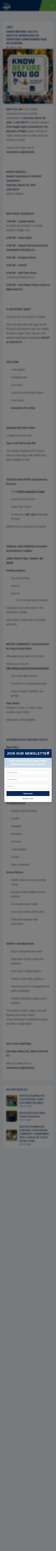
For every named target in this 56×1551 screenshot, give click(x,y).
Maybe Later (28, 798)
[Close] (48, 752)
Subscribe (28, 793)
